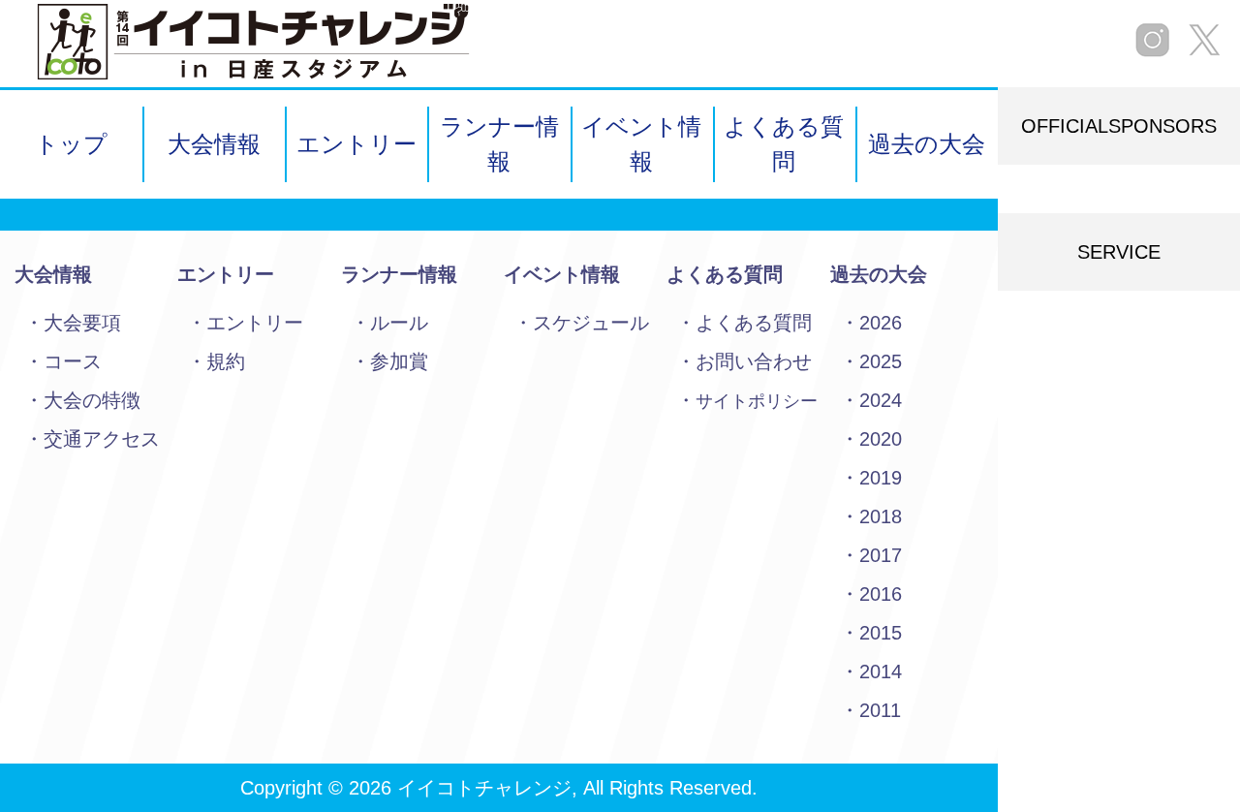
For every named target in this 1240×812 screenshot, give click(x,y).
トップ (71, 144)
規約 (225, 361)
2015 (880, 632)
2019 (880, 477)
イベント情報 (641, 143)
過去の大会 (926, 144)
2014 (880, 671)
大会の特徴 (92, 400)
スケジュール (591, 322)
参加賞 (399, 361)
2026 (880, 322)
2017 (880, 555)
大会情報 (214, 144)
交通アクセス (102, 439)
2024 (880, 400)
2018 (880, 516)
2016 (880, 594)
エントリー (356, 144)
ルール (399, 322)
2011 (880, 710)
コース (73, 361)
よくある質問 (784, 143)
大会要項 (82, 322)
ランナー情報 (499, 143)
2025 (880, 361)
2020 (880, 439)
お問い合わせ (754, 361)
